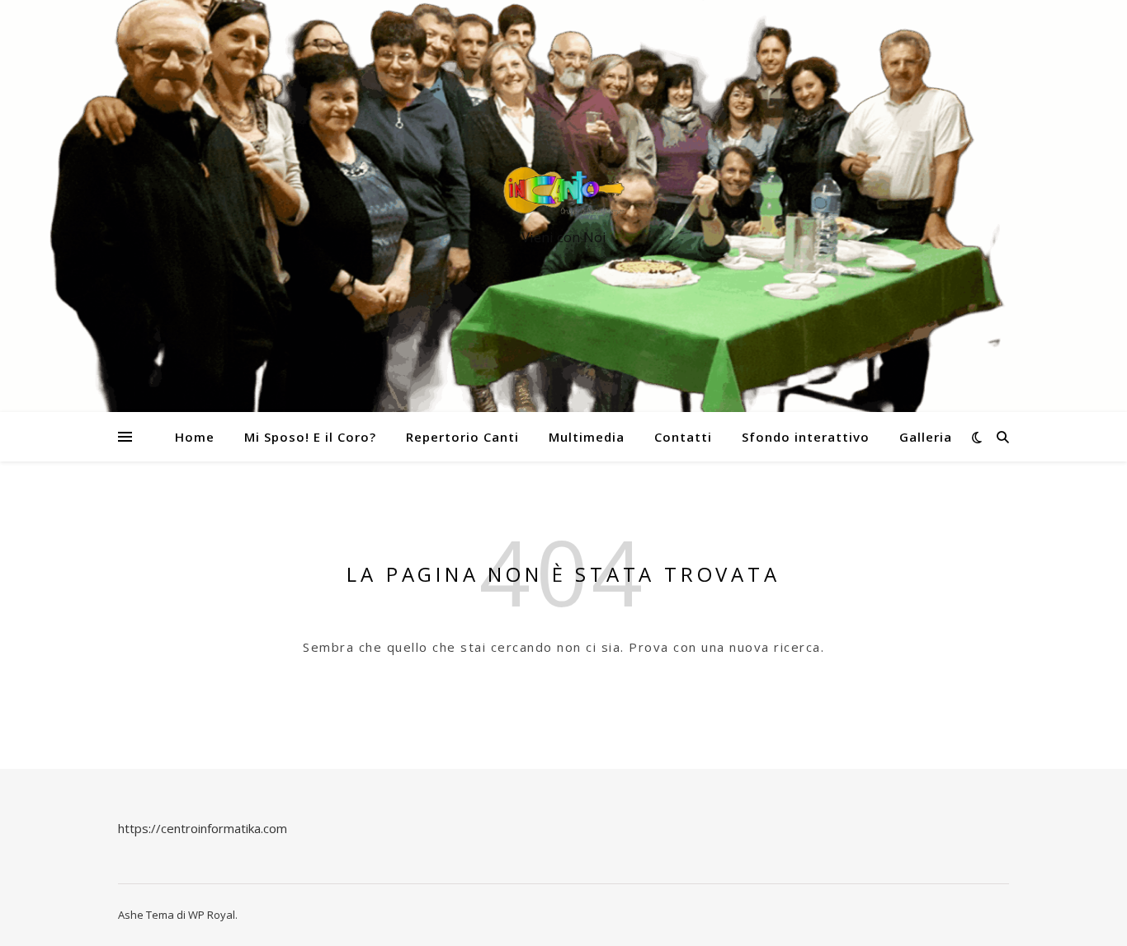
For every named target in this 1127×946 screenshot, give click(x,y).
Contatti (683, 437)
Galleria (925, 437)
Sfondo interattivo (806, 437)
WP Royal (211, 914)
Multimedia (587, 437)
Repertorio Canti (462, 437)
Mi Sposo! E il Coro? (310, 437)
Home (195, 437)
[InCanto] (563, 191)
